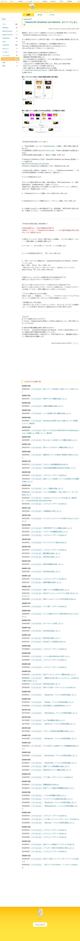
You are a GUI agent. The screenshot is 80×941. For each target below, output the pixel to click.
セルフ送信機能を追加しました (54, 720)
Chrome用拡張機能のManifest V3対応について (59, 468)
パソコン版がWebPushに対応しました (56, 656)
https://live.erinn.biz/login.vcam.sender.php (35, 164)
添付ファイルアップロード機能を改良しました (59, 674)
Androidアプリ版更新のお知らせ (54, 641)
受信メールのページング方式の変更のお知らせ (59, 599)
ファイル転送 (28, 1)
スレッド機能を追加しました (53, 488)
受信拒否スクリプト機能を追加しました (57, 770)
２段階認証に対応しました (52, 511)
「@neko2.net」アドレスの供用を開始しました (59, 802)
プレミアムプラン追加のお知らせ (55, 542)
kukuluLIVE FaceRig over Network (36, 70)
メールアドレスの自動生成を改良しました (58, 799)
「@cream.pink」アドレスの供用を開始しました (60, 755)
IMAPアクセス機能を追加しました (55, 399)
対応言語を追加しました (51, 557)
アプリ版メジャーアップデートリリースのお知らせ (61, 819)
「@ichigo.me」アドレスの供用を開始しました (59, 738)
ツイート (75, 343)
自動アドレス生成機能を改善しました (56, 590)
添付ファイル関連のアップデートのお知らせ (58, 844)
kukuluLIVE (28, 19)
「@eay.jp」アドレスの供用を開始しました (58, 702)
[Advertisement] (10, 100)
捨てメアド (4, 1)
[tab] (10, 24)
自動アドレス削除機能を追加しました (56, 766)
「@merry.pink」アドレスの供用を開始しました (60, 763)
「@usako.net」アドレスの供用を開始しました (59, 695)
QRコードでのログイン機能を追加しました (58, 447)
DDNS (61, 1)
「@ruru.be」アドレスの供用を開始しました (59, 823)
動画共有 (53, 1)
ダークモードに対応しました (53, 623)
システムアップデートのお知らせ (55, 475)
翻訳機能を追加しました (51, 553)
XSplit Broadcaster (49, 146)
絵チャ (12, 1)
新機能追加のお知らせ (51, 784)
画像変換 (69, 1)
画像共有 (45, 1)
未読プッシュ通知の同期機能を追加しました (58, 788)
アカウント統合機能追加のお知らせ (55, 464)
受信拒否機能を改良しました (53, 564)
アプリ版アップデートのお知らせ (55, 606)
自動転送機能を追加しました (53, 406)
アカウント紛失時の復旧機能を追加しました (58, 731)
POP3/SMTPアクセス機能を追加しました (57, 528)
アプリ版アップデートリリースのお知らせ (58, 777)
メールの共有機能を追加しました (55, 795)
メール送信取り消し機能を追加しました (57, 413)
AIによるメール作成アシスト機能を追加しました (60, 440)
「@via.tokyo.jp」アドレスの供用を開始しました (60, 713)
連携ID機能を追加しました (52, 582)
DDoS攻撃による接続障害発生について (57, 705)
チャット (36, 1)
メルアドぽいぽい (36, 389)
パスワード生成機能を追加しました (55, 531)
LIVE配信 (20, 1)
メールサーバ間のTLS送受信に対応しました (58, 848)
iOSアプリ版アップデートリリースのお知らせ (59, 687)
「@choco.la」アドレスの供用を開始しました (59, 724)
